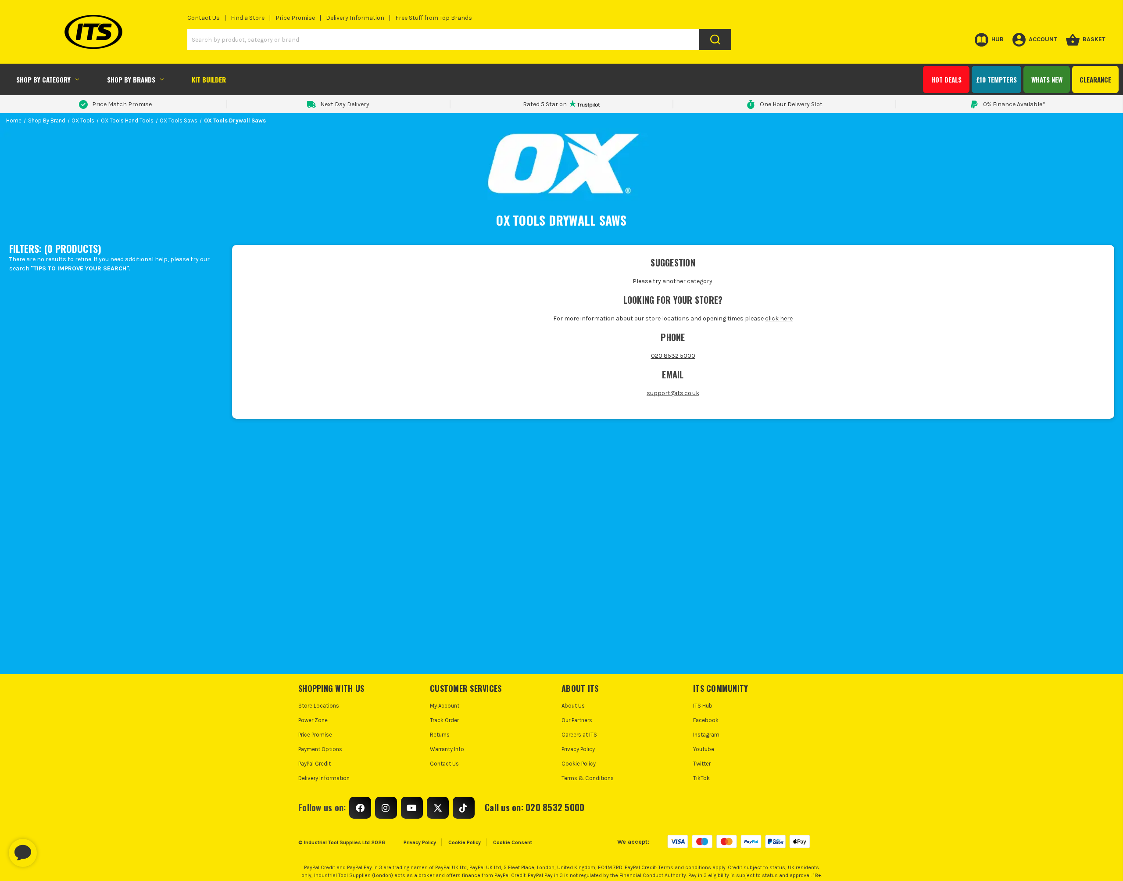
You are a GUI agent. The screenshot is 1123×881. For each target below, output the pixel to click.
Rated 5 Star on (545, 104)
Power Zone (313, 720)
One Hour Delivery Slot (791, 104)
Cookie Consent (512, 842)
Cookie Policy (579, 763)
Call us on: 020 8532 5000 (534, 807)
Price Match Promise (122, 104)
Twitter (702, 763)
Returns (440, 734)
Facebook (706, 720)
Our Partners (577, 720)
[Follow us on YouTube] (412, 808)
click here (779, 318)
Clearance (1095, 79)
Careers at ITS (579, 734)
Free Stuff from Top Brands (433, 18)
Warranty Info (447, 749)
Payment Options (320, 749)
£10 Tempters (996, 79)
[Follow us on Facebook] (360, 808)
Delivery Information (355, 18)
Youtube (703, 749)
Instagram (706, 734)
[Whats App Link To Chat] (51, 848)
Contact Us (203, 18)
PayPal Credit (314, 763)
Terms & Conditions (588, 778)
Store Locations (318, 705)
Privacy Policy (578, 749)
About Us (573, 705)
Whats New (1046, 79)
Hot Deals (946, 79)
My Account (444, 705)
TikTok (701, 778)
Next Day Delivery (344, 104)
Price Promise (295, 18)
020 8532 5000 (673, 356)
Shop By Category (43, 79)
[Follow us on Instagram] (386, 808)
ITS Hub (702, 705)
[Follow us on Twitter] (438, 808)
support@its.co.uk (673, 393)
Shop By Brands (131, 79)
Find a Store (248, 18)
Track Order (444, 720)
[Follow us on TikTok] (464, 808)
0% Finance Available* (1014, 104)
